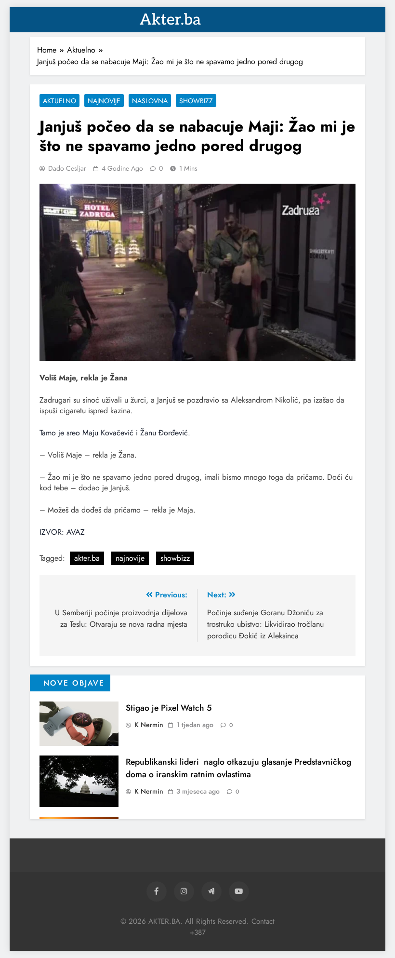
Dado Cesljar (67, 168)
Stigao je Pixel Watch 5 (169, 708)
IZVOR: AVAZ (62, 532)
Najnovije (104, 101)
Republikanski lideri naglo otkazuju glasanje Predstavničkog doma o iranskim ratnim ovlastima (238, 768)
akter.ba (87, 558)
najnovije (130, 558)
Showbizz (196, 101)
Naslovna (150, 101)
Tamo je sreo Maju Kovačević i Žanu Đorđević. (115, 432)
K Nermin (148, 724)
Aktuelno (59, 101)
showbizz (175, 558)
